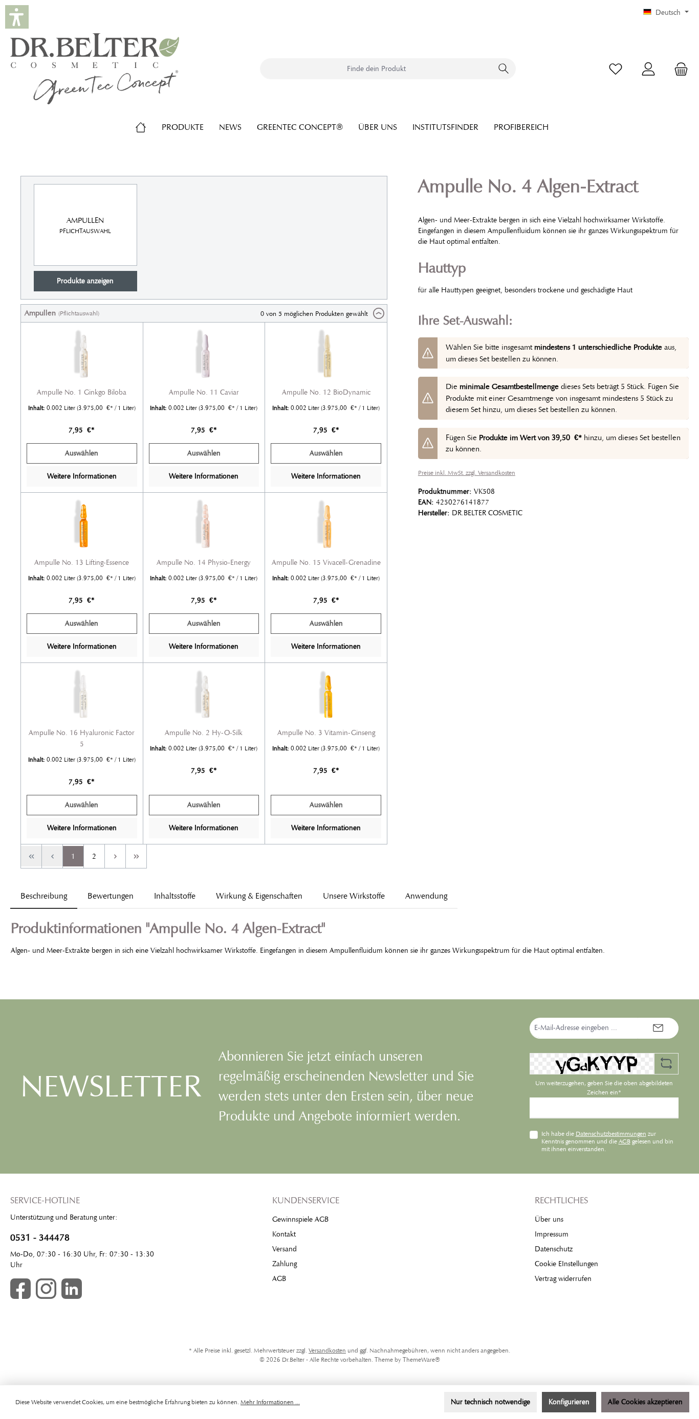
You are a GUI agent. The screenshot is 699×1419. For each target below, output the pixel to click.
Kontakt (284, 1234)
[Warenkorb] (678, 68)
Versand (284, 1249)
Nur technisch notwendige (490, 1402)
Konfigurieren (569, 1402)
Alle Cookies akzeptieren (645, 1402)
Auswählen (81, 453)
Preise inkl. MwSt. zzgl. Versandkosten (466, 473)
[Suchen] (504, 68)
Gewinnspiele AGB (300, 1219)
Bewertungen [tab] (111, 896)
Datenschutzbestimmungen (611, 1134)
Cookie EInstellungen (566, 1264)
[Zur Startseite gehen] (94, 68)
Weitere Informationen (82, 476)
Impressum (552, 1234)
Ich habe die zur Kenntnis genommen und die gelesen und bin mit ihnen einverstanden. (607, 1141)
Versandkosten (327, 1350)
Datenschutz (554, 1249)
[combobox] (376, 68)
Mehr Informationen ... (270, 1402)
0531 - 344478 (40, 1237)
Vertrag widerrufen (563, 1278)
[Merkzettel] (615, 68)
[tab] (43, 896)
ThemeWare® (421, 1360)
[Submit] (658, 1028)
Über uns (549, 1219)
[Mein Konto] (648, 68)
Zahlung (284, 1264)
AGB (624, 1141)
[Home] (148, 127)
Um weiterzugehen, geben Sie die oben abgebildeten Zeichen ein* (604, 1087)
